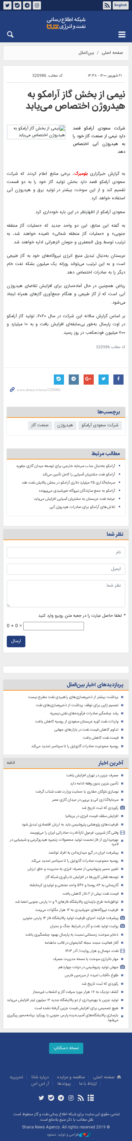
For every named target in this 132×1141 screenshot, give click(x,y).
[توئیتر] (41, 1099)
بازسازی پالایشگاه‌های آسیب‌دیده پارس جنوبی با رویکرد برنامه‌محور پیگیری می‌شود (62, 1017)
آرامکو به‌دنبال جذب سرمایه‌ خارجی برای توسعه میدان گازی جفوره (66, 466)
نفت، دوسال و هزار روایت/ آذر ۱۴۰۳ (91, 951)
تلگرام (27, 5)
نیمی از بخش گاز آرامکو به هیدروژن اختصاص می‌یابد (75, 100)
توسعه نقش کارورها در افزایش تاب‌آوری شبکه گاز (81, 877)
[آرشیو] (90, 1099)
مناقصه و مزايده (71, 1077)
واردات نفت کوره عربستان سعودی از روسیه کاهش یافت (76, 721)
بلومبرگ (81, 174)
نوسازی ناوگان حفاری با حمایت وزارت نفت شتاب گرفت (77, 792)
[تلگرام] (61, 1099)
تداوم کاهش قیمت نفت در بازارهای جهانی (86, 730)
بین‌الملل (86, 53)
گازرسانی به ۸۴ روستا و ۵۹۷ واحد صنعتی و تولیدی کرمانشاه (74, 885)
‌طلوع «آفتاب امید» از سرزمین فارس (91, 975)
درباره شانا (40, 1077)
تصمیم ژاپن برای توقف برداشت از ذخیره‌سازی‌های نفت (77, 705)
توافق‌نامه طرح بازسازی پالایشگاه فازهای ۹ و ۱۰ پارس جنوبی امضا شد (66, 902)
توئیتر (7, 5)
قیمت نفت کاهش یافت (100, 738)
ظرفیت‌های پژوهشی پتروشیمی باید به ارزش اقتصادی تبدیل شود (70, 824)
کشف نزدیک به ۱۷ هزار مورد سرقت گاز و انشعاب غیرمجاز (75, 992)
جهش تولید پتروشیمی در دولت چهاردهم (88, 967)
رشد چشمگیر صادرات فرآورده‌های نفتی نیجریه (84, 713)
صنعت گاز (40, 425)
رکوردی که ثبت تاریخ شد (100, 808)
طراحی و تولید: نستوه (63, 1135)
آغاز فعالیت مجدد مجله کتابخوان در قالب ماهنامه (81, 943)
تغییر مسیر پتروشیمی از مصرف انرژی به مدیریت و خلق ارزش (72, 869)
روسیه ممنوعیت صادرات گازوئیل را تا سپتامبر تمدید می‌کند (74, 746)
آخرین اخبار (110, 763)
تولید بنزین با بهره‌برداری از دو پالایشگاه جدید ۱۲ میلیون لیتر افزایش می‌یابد (62, 1000)
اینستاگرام (37, 5)
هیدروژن (65, 425)
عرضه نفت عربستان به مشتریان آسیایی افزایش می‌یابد (74, 499)
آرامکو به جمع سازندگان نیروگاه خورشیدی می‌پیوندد (77, 491)
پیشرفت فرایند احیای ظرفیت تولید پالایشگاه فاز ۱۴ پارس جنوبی (70, 918)
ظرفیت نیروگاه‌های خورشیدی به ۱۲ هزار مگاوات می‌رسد (76, 910)
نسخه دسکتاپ (66, 1048)
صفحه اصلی (112, 53)
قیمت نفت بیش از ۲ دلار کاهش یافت (90, 894)
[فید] (80, 1099)
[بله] (51, 1099)
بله (17, 5)
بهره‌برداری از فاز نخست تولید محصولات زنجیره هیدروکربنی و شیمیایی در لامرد (64, 842)
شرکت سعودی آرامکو (100, 425)
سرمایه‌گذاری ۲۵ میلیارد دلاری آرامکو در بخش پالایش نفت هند (68, 483)
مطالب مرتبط (105, 454)
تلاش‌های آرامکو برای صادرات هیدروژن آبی (82, 507)
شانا (66, 23)
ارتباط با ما (88, 1083)
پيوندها (64, 1083)
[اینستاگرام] (71, 1099)
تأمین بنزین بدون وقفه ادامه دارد (94, 783)
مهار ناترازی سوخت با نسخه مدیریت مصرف (85, 959)
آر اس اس (40, 1083)
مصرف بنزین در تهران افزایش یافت (92, 775)
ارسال (16, 641)
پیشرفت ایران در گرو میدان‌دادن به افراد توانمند (83, 853)
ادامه (11, 763)
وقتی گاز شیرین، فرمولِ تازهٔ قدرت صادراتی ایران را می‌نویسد (74, 833)
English (120, 5)
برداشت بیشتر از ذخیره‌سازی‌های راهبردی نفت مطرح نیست (73, 697)
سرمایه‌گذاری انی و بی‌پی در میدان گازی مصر (85, 800)
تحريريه (16, 1077)
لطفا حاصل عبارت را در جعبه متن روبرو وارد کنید (81, 616)
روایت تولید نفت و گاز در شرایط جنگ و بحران (84, 926)
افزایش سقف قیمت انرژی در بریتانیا (91, 816)
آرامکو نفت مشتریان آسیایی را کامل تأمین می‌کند (78, 474)
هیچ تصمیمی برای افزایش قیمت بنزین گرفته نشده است (76, 1008)
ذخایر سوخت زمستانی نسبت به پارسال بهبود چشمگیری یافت (71, 935)
